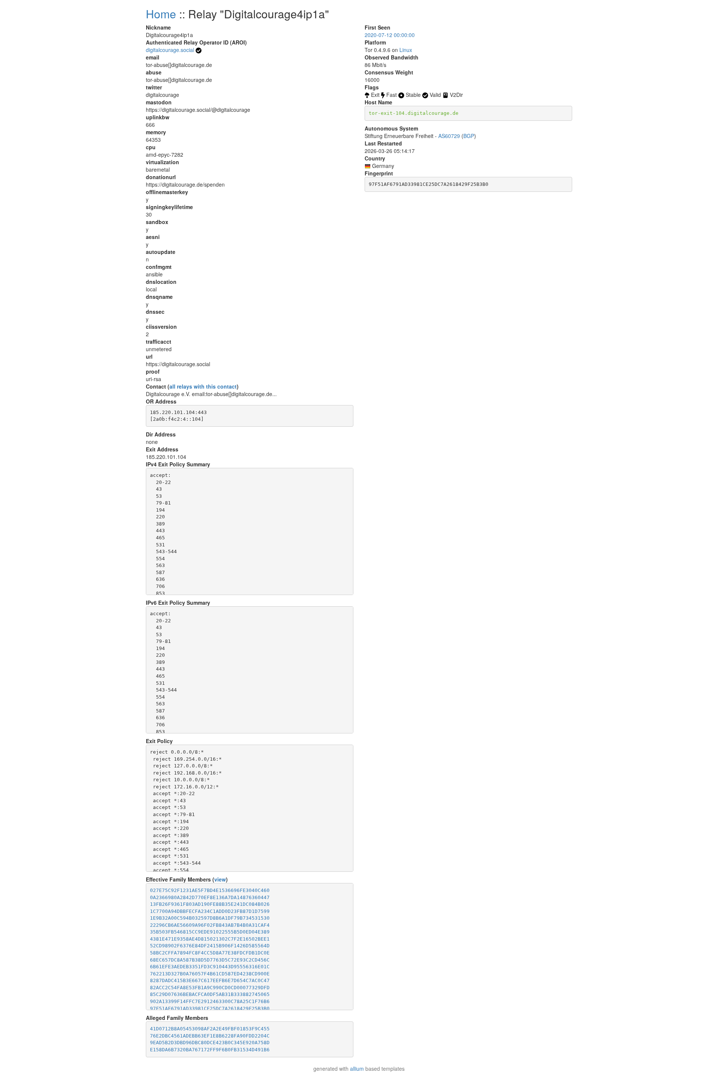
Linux (405, 49)
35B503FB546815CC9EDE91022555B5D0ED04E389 (210, 932)
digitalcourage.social (170, 49)
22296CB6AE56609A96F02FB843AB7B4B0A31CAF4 (210, 925)
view (220, 879)
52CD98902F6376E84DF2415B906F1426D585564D (210, 945)
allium (357, 1068)
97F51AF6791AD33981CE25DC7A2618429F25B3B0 (210, 1008)
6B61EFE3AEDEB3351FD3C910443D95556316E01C (210, 966)
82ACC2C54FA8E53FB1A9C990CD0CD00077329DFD (210, 987)
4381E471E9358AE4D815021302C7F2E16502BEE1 (210, 939)
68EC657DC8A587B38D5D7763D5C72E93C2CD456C (210, 960)
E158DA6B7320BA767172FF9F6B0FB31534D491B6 (210, 1049)
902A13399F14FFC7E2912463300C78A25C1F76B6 (210, 1001)
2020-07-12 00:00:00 (390, 35)
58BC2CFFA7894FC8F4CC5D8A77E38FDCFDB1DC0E (210, 953)
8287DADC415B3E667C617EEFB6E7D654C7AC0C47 (210, 980)
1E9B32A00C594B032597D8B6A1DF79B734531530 (210, 918)
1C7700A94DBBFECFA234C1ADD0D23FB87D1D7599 (210, 911)
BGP (468, 136)
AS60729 (449, 136)
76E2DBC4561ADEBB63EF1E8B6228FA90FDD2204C (210, 1036)
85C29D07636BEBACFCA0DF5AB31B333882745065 (210, 994)
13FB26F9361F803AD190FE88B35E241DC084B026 (210, 904)
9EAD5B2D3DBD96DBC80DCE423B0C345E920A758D (210, 1042)
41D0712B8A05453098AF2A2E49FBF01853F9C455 (210, 1028)
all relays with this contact (203, 386)
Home (161, 14)
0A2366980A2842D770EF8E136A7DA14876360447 (210, 897)
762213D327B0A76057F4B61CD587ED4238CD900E (210, 974)
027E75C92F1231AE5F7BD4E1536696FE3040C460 (210, 890)
